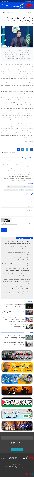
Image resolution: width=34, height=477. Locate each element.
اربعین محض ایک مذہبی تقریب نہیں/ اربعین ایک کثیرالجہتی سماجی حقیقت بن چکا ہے (13, 344)
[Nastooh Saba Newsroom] (30, 474)
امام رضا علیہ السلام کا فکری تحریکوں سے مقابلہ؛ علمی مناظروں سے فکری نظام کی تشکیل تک (13, 337)
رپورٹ (30, 301)
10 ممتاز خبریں (24, 238)
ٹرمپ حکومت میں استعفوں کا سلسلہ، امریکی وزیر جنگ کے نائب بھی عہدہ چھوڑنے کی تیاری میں (16, 281)
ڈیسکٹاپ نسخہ (17, 449)
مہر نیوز (8, 189)
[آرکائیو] (11, 443)
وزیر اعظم (10, 186)
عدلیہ (21, 189)
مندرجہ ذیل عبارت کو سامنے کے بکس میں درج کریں (17, 223)
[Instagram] (22, 443)
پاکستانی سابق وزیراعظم (24, 186)
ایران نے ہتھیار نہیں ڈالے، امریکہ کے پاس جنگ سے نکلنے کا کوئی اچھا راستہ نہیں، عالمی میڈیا (13, 319)
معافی (15, 189)
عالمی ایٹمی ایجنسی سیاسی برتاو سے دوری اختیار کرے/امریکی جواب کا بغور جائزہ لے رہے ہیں (16, 170)
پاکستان (29, 12)
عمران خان (29, 189)
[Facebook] (17, 443)
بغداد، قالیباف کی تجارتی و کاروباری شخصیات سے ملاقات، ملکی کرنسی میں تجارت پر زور (16, 293)
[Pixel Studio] (25, 474)
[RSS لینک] (14, 443)
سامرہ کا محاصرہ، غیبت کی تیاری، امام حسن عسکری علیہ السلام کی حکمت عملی (14, 306)
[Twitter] (20, 443)
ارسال (4, 230)
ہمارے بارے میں (16, 464)
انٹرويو (29, 333)
